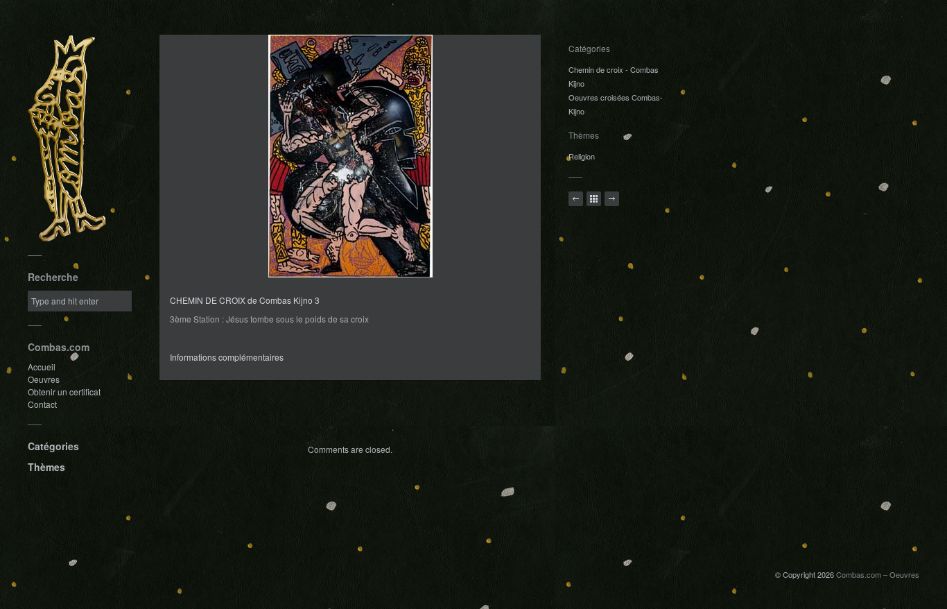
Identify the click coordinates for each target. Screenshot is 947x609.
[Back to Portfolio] (594, 198)
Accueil (41, 366)
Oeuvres (44, 379)
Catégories (53, 446)
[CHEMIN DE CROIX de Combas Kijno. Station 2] (575, 198)
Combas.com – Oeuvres (877, 574)
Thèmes (46, 467)
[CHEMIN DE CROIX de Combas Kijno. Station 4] (612, 198)
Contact (42, 404)
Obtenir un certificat (64, 391)
